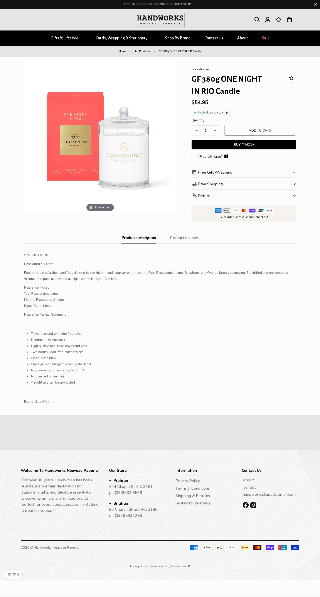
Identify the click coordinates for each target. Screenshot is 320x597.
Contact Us (214, 38)
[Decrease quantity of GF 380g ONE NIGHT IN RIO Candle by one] (196, 130)
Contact (249, 487)
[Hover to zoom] (100, 136)
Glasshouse (200, 69)
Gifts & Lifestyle (64, 38)
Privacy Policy (187, 481)
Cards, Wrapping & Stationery (122, 38)
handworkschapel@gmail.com (269, 494)
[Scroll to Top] (312, 573)
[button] (289, 19)
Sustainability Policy (193, 503)
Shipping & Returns (192, 495)
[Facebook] (245, 505)
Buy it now (244, 144)
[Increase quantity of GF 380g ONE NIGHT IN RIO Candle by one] (215, 130)
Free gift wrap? (211, 156)
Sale (265, 38)
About (242, 38)
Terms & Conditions (192, 488)
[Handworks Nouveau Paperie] (160, 19)
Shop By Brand (178, 38)
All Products (142, 51)
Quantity (198, 120)
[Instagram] (253, 505)
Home (122, 51)
